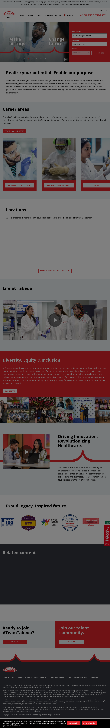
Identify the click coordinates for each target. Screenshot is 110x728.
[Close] (106, 723)
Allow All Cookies (89, 723)
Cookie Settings (73, 723)
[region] (55, 723)
